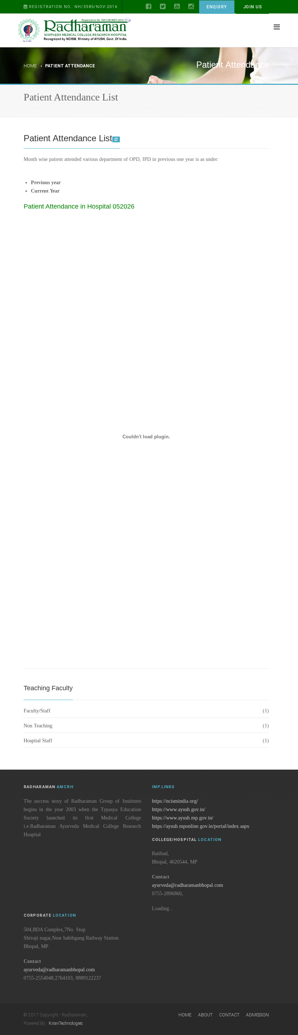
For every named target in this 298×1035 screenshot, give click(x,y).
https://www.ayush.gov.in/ (178, 809)
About (205, 1015)
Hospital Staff (38, 740)
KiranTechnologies (66, 1023)
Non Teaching (38, 725)
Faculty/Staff (37, 711)
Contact (229, 1015)
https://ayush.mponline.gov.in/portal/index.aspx (200, 826)
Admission (257, 1015)
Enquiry (216, 6)
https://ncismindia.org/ (175, 801)
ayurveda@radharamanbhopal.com (187, 885)
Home (30, 65)
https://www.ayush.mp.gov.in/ (182, 818)
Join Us (252, 6)
